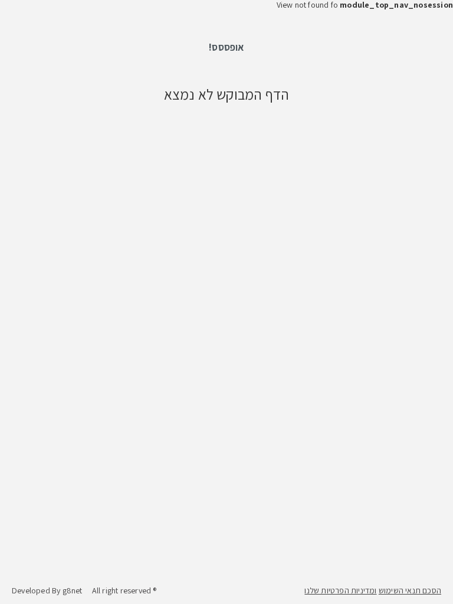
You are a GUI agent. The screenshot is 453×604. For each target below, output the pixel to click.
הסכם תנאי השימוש (410, 590)
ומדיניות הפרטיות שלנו (340, 590)
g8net (73, 590)
